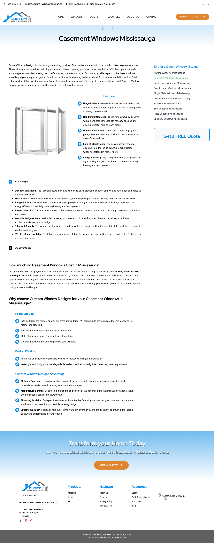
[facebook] (198, 4)
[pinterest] (208, 4)
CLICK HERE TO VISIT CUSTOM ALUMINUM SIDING (107, 538)
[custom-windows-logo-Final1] (16, 11)
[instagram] (203, 4)
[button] (75, 181)
